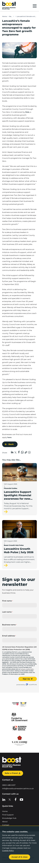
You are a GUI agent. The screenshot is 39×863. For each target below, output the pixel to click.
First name (7, 601)
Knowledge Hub (9, 818)
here (9, 437)
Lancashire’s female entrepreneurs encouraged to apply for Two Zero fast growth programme (27, 16)
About (5, 822)
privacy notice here (27, 669)
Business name (9, 625)
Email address (9, 636)
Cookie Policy (8, 851)
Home (4, 16)
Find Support (8, 815)
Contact (5, 825)
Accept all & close (19, 857)
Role (27, 112)
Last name (7, 612)
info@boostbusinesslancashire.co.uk (18, 789)
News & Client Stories (11, 16)
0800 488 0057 (8, 785)
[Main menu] (34, 6)
